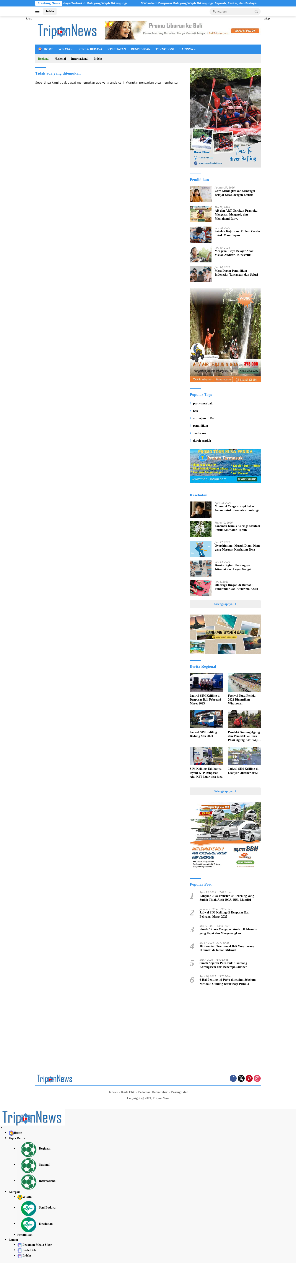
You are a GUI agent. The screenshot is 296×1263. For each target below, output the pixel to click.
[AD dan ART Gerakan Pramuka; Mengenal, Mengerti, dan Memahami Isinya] (200, 214)
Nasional (60, 58)
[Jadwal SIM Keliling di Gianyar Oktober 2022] (244, 756)
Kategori (14, 1192)
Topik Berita (17, 1138)
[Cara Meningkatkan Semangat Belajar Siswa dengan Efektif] (200, 194)
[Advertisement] (279, 81)
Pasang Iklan (179, 1092)
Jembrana (199, 433)
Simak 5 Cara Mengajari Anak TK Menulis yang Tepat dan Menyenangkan (228, 931)
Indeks (50, 11)
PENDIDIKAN (140, 49)
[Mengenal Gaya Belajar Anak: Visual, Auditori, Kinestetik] (200, 254)
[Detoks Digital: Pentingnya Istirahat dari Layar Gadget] (200, 568)
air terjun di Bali (204, 418)
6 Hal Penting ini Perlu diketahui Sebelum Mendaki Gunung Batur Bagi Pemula (228, 981)
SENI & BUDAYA (90, 49)
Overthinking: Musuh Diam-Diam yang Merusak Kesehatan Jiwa (237, 547)
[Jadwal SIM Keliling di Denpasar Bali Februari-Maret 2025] (206, 682)
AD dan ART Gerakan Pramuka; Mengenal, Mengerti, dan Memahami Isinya (237, 214)
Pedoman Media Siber (153, 1092)
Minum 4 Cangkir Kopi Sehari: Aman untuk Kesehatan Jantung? (237, 508)
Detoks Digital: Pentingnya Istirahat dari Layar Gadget (233, 567)
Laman (13, 1239)
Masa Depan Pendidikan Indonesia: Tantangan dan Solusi (236, 272)
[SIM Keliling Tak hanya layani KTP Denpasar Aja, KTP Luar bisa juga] (206, 756)
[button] (256, 11)
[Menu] (38, 11)
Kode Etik (128, 1092)
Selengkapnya (223, 604)
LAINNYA (186, 49)
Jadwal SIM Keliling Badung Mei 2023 (203, 734)
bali (195, 411)
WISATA (64, 49)
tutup (29, 18)
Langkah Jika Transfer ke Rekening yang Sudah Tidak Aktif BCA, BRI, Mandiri (227, 897)
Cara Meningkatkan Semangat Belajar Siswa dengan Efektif (235, 192)
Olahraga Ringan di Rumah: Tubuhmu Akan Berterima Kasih (236, 587)
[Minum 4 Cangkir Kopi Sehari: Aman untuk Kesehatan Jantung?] (200, 509)
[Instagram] (257, 1079)
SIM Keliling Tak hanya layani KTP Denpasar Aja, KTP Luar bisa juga (206, 772)
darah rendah (202, 440)
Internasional (79, 58)
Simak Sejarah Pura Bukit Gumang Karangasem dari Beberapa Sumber (223, 965)
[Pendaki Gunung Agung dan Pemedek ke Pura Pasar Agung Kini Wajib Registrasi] (244, 719)
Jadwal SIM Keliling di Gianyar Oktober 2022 (243, 770)
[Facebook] (233, 1079)
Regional (43, 58)
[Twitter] (241, 1079)
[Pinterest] (249, 1079)
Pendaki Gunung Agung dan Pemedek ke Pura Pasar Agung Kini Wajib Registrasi (244, 736)
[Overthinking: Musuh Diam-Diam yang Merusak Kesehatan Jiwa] (200, 549)
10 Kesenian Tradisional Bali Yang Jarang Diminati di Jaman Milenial (227, 948)
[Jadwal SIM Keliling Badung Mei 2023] (206, 719)
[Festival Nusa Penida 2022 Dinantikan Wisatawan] (244, 682)
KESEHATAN (116, 49)
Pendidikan (25, 1234)
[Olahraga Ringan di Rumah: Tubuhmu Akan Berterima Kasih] (200, 588)
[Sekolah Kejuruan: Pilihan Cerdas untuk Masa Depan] (200, 235)
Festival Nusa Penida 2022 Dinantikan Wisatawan (241, 699)
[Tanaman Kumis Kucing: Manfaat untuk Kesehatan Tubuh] (200, 529)
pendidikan (200, 425)
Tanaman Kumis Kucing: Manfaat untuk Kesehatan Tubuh (237, 528)
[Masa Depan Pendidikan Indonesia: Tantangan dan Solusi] (200, 274)
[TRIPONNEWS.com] (67, 30)
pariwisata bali (203, 403)
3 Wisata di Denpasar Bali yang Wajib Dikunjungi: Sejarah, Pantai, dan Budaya (170, 3)
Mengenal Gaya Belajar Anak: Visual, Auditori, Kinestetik (235, 253)
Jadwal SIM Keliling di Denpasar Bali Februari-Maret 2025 (206, 699)
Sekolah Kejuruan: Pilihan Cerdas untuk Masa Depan (237, 233)
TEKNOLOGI (165, 49)
